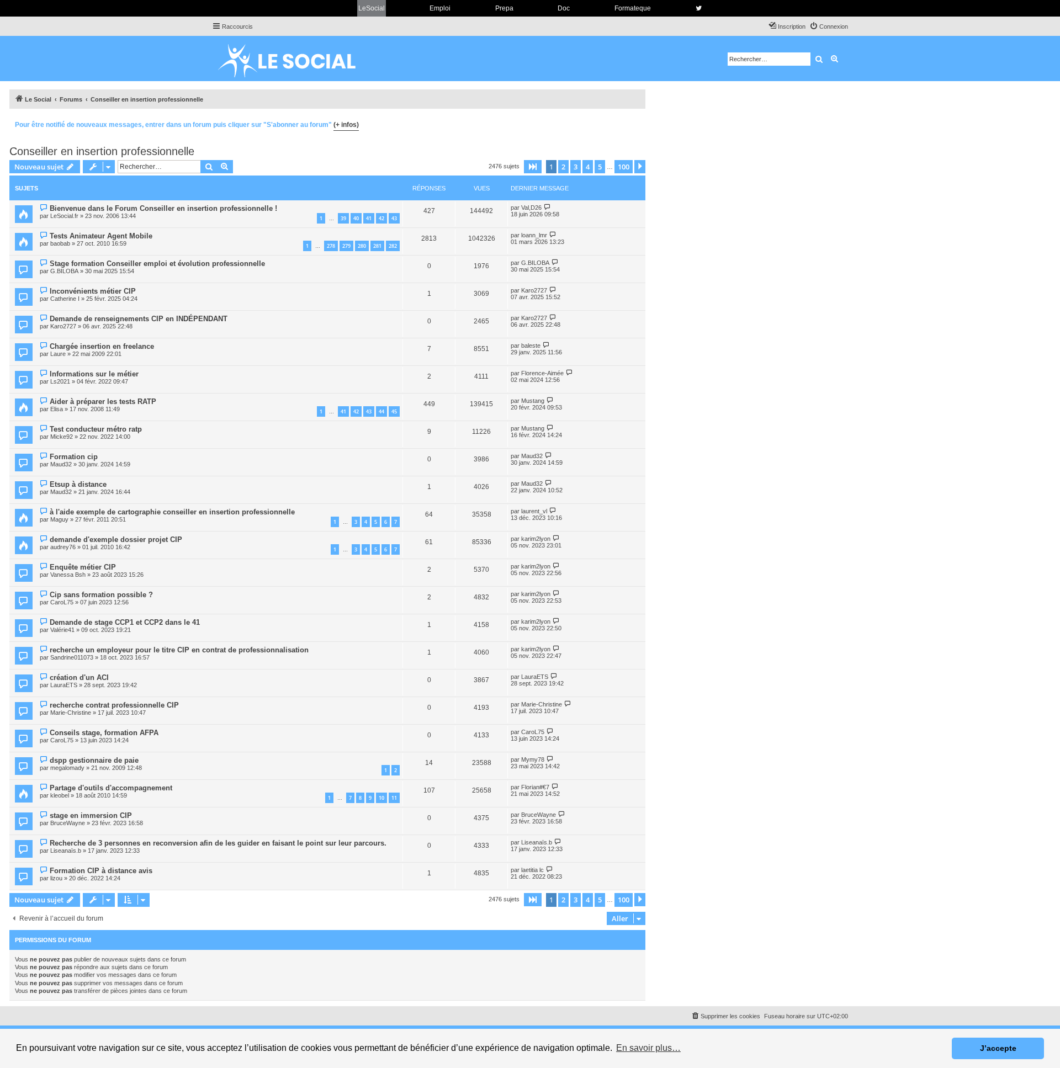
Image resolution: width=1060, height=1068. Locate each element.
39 (343, 218)
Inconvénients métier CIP (93, 291)
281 (377, 245)
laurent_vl (534, 511)
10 (381, 797)
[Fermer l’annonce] (636, 123)
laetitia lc (532, 870)
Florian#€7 (535, 787)
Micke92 (61, 436)
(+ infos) (346, 125)
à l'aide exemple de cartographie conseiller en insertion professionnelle (172, 512)
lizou (56, 878)
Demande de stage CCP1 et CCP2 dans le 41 (125, 622)
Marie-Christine (70, 712)
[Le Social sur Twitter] (699, 8)
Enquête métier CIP (83, 567)
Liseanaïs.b (65, 850)
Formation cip (74, 457)
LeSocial (371, 8)
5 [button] (600, 167)
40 (356, 218)
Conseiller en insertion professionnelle (101, 151)
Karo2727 (534, 290)
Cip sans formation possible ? (101, 595)
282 (393, 245)
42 (381, 218)
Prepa (504, 8)
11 (394, 797)
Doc (564, 8)
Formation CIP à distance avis (101, 871)
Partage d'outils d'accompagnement (111, 788)
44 (381, 411)
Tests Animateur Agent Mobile (101, 236)
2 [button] (563, 167)
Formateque (632, 8)
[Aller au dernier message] (547, 207)
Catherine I (65, 298)
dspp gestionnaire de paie (94, 760)
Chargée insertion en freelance (102, 346)
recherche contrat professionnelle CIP (114, 705)
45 (394, 411)
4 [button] (588, 167)
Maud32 (61, 464)
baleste (530, 345)
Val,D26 (531, 207)
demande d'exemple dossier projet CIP (116, 539)
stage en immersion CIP (91, 815)
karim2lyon (535, 538)
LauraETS (63, 685)
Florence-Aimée (542, 373)
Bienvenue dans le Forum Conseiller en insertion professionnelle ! (163, 208)
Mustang (532, 400)
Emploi (440, 8)
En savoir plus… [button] (648, 1048)
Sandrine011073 (71, 657)
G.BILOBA (64, 271)
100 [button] (623, 167)
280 (362, 245)
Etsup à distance (78, 484)
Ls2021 (60, 381)
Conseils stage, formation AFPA (104, 733)
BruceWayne (67, 823)
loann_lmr (534, 235)
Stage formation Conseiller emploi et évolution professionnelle (157, 263)
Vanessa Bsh (68, 574)
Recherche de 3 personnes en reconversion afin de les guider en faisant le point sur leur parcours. (218, 843)
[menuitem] (828, 26)
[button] (533, 166)
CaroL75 (61, 602)
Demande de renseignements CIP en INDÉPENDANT (138, 319)
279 (346, 245)
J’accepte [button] (998, 1048)
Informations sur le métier (94, 374)
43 (394, 218)
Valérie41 (62, 629)
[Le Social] (295, 58)
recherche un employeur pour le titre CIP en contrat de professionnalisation (179, 650)
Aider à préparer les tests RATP (103, 401)
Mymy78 (532, 759)
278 (331, 245)
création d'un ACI (79, 677)
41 (369, 218)
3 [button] (575, 167)
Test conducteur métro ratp (96, 429)
